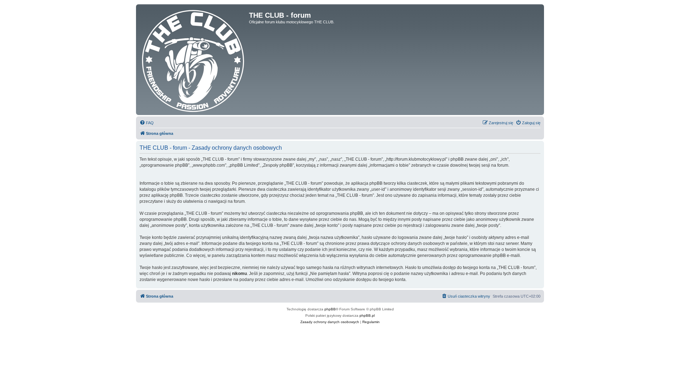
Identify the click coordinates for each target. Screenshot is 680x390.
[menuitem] (147, 123)
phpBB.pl (367, 315)
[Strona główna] (193, 59)
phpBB (330, 309)
